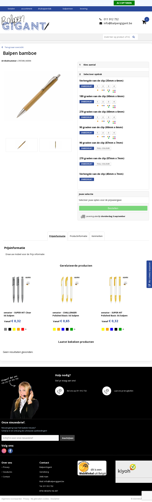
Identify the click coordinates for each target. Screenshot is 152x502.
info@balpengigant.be (118, 23)
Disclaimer (55, 499)
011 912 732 (111, 19)
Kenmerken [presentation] (97, 236)
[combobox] (117, 37)
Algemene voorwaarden (11, 499)
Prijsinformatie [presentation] (57, 236)
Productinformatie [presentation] (78, 236)
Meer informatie (105, 3)
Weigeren (140, 3)
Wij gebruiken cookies (40, 499)
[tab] (57, 236)
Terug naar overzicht (14, 47)
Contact (6, 476)
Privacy (6, 467)
